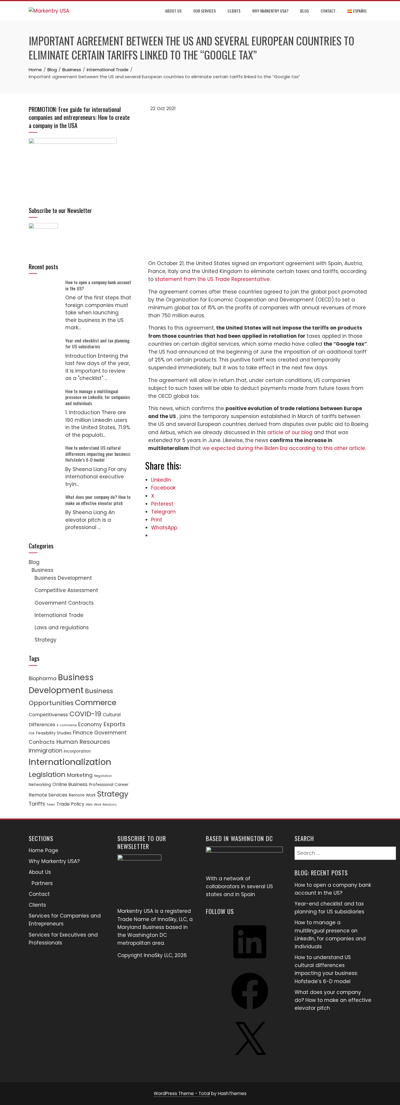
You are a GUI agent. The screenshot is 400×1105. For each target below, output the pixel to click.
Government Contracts (64, 602)
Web (89, 804)
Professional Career (109, 784)
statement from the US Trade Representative (212, 279)
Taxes (51, 804)
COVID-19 (85, 714)
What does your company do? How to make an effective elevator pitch (98, 499)
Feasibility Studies (53, 733)
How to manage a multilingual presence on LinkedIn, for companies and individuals (97, 397)
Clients (234, 11)
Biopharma (43, 678)
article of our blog (289, 432)
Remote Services (48, 795)
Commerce (95, 703)
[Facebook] (250, 1011)
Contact (328, 11)
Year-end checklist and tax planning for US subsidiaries (97, 343)
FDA (32, 733)
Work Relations (105, 804)
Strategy (46, 639)
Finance (83, 732)
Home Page (43, 850)
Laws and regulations (62, 627)
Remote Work (82, 795)
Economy (90, 724)
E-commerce (67, 725)
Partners (42, 883)
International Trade (59, 615)
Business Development (63, 578)
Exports (114, 724)
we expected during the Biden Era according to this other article (283, 448)
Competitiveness (48, 714)
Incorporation (77, 751)
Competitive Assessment (66, 590)
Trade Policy (70, 804)
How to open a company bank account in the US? (98, 285)
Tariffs (37, 803)
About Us (173, 11)
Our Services (204, 11)
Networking (40, 784)
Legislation (47, 774)
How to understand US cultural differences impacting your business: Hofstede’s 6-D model (98, 453)
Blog (304, 11)
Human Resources (83, 742)
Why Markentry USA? (270, 11)
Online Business (70, 784)
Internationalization (70, 762)
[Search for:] (345, 850)
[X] (250, 1060)
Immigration (45, 751)
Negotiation (103, 776)
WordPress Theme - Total (182, 1093)
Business (42, 570)
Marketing (80, 775)
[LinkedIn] (250, 962)
